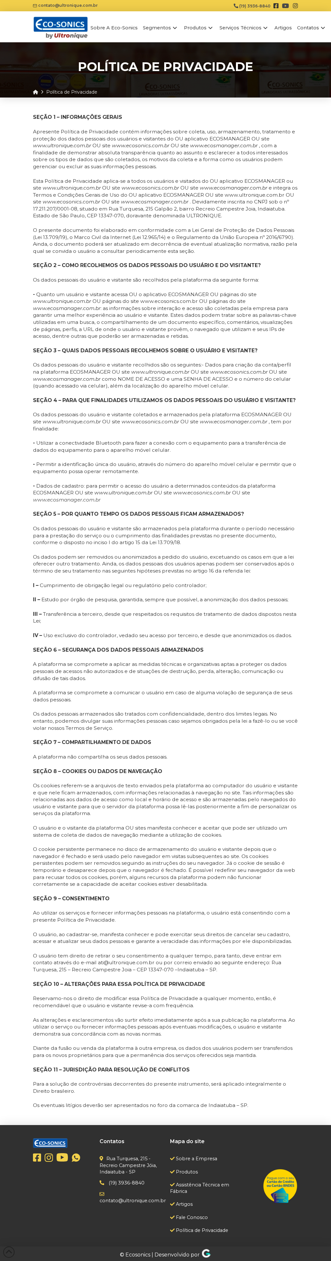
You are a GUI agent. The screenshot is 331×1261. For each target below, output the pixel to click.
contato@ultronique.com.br (67, 5)
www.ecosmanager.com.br (67, 500)
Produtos (186, 1172)
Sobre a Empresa (196, 1159)
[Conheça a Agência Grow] (206, 1255)
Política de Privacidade (201, 1230)
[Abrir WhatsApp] (315, 1245)
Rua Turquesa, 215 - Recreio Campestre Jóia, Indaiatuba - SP (128, 1165)
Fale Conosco (191, 1217)
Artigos (184, 1204)
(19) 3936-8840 (254, 6)
